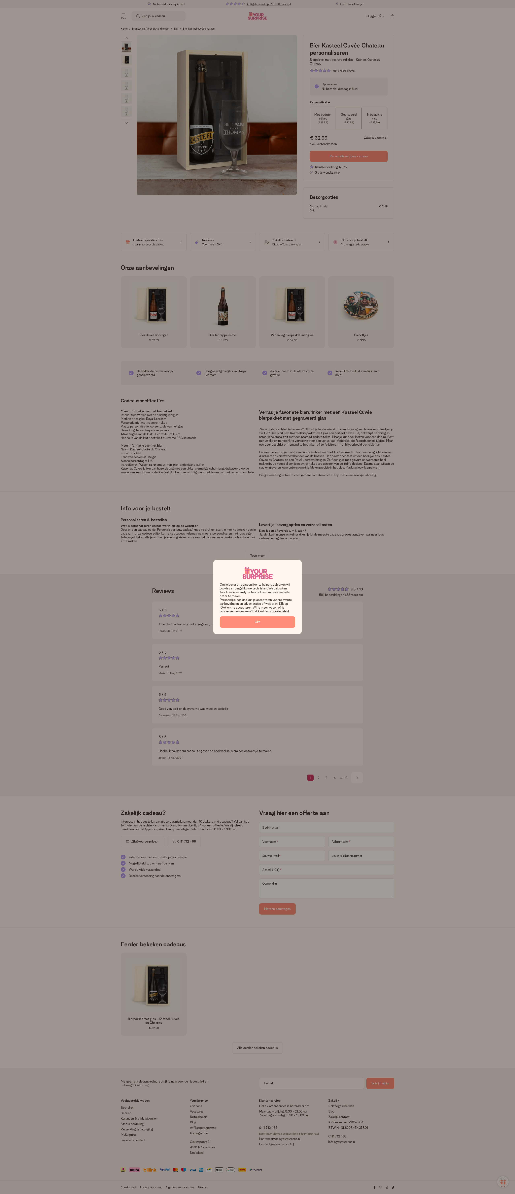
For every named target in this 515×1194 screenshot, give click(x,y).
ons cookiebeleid (277, 611)
